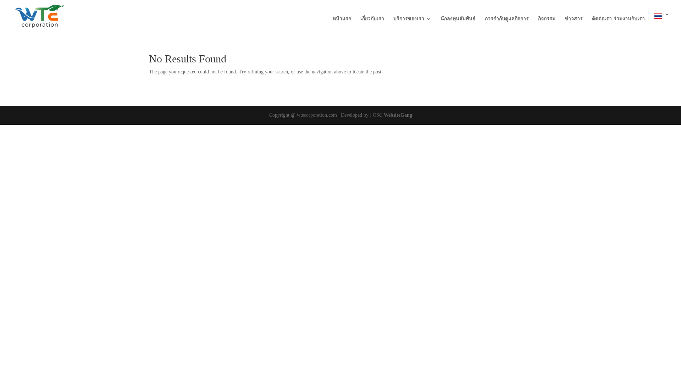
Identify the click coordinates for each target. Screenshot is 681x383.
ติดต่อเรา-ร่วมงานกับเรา (618, 18)
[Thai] (662, 22)
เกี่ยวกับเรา (372, 18)
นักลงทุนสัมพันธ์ (458, 18)
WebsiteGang (398, 115)
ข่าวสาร (574, 18)
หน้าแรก (342, 18)
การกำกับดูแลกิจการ (507, 18)
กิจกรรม (546, 18)
